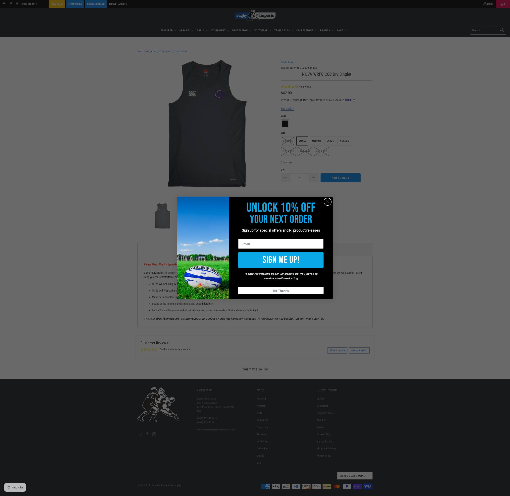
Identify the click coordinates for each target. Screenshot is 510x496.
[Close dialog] (327, 201)
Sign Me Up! (281, 260)
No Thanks (281, 290)
